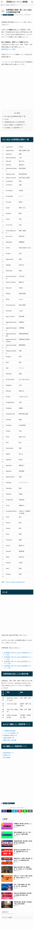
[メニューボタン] (2, 2)
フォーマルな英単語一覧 (10, 733)
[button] (3, 811)
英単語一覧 (6, 755)
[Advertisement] (17, 88)
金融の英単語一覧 (8, 738)
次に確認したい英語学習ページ (13, 127)
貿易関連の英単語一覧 (10, 735)
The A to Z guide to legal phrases (15, 582)
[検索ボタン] (32, 2)
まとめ (6, 119)
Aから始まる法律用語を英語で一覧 (14, 116)
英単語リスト (10, 14)
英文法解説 (6, 757)
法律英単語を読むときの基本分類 (14, 122)
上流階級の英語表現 (9, 731)
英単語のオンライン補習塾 (17, 2)
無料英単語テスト (8, 753)
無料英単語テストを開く (8, 49)
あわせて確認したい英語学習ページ (15, 125)
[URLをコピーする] (30, 811)
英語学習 (5, 14)
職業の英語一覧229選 (9, 740)
